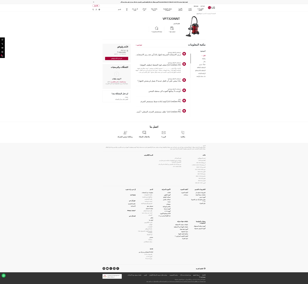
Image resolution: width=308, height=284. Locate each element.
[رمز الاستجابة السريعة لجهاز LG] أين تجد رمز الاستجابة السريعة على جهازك (158, 54)
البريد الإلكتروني (114, 81)
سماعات (186, 195)
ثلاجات (169, 192)
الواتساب (150, 226)
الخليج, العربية (199, 268)
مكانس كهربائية (167, 206)
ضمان (126, 97)
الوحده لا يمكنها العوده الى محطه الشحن (164, 91)
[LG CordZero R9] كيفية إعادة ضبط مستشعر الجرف (160, 101)
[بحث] (93, 10)
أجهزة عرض (202, 197)
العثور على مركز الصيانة (121, 99)
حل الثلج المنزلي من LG (164, 216)
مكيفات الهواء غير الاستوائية (181, 227)
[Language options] (99, 10)
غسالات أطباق (167, 197)
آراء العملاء (149, 234)
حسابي (151, 237)
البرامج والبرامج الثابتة (146, 203)
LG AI (151, 249)
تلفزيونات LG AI (148, 254)
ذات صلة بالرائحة (201, 76)
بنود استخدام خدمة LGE (185, 275)
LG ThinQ (133, 195)
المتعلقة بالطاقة (201, 67)
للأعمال (96, 6)
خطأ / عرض (202, 64)
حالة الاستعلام (148, 229)
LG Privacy (203, 277)
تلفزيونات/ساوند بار (200, 192)
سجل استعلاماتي (148, 241)
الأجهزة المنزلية (166, 189)
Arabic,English (122, 52)
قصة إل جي (132, 216)
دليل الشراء (202, 203)
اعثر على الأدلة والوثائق (116, 58)
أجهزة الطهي (167, 195)
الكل (204, 55)
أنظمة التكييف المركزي (182, 236)
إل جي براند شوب (130, 189)
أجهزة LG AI (168, 211)
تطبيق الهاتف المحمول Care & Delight (145, 231)
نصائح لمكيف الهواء (183, 234)
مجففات (168, 204)
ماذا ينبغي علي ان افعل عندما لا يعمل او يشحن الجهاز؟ (159, 81)
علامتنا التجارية (132, 204)
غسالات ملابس (167, 199)
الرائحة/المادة (201, 73)
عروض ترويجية (131, 210)
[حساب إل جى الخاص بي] (96, 10)
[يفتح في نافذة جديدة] (117, 268)
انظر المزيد (139, 45)
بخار (204, 61)
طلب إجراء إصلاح (148, 210)
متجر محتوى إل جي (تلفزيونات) (198, 200)
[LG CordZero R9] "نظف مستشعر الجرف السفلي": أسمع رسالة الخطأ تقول (158, 111)
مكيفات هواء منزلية (182, 221)
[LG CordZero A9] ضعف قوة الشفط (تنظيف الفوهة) (160, 65)
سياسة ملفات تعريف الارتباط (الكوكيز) (158, 275)
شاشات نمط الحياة (200, 195)
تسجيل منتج (150, 206)
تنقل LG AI (149, 258)
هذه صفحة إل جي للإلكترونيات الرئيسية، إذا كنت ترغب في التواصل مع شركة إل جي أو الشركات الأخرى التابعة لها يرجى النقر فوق (175, 281)
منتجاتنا (150, 239)
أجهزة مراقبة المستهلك (199, 226)
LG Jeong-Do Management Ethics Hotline (113, 276)
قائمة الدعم (177, 23)
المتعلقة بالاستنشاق (200, 70)
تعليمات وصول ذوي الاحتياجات (134, 275)
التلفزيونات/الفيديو (200, 189)
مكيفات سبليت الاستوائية (181, 224)
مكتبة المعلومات (148, 195)
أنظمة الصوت (184, 189)
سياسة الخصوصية (174, 275)
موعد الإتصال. (123, 81)
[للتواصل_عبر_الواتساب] (4, 276)
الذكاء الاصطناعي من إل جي (146, 252)
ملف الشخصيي (148, 199)
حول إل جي (132, 200)
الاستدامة (133, 206)
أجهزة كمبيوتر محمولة (199, 228)
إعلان (151, 218)
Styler (169, 202)
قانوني (145, 275)
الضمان (150, 215)
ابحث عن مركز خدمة (147, 213)
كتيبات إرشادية (148, 201)
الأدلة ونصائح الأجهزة (165, 213)
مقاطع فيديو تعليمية (147, 197)
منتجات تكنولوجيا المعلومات (200, 222)
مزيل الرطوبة (184, 231)
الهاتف (150, 224)
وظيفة (203, 58)
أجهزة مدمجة (167, 209)
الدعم (151, 189)
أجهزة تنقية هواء (184, 229)
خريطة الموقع (196, 275)
